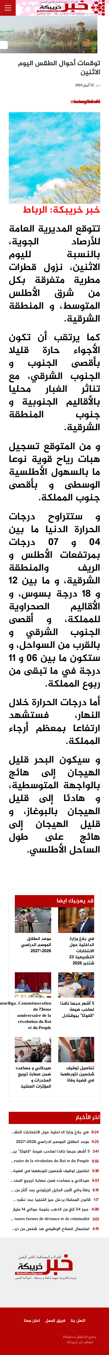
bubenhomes (87, 102)
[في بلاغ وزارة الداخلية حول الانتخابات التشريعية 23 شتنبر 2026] (76, 920)
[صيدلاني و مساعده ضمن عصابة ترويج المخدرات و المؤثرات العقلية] (33, 1049)
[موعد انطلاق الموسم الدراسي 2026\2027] (33, 920)
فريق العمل (55, 1320)
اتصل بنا (78, 1320)
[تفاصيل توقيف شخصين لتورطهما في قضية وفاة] (76, 1049)
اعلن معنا (32, 1320)
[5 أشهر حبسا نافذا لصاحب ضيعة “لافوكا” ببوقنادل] (76, 985)
